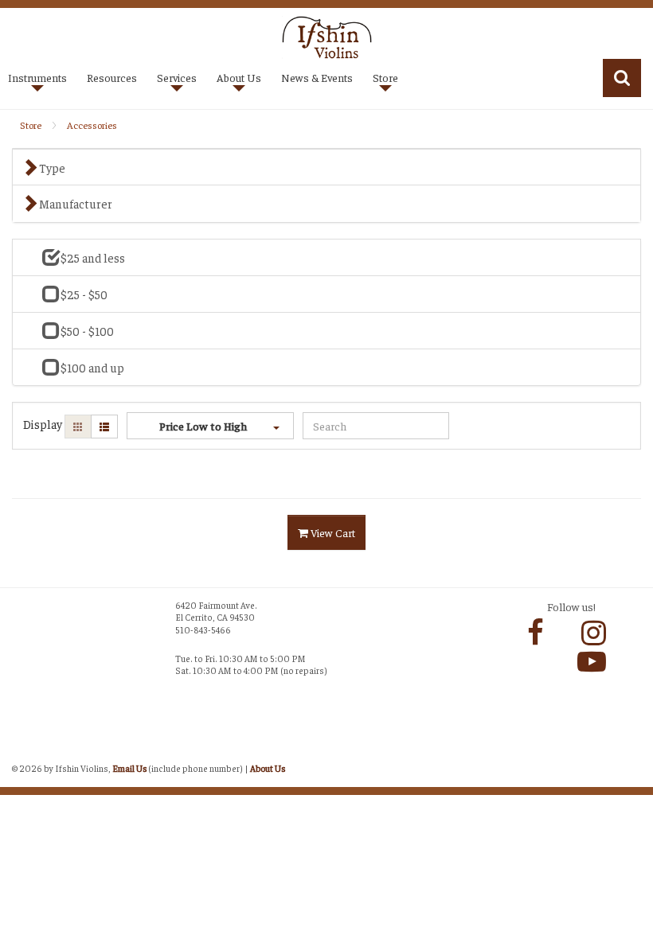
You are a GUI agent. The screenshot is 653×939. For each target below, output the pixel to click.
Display (42, 423)
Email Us (129, 767)
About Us (267, 767)
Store (30, 125)
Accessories (92, 125)
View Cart (331, 532)
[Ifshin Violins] (327, 35)
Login (28, 750)
